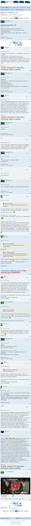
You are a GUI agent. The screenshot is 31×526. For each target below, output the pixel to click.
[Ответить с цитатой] (27, 22)
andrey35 (2, 405)
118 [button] (13, 18)
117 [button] (11, 18)
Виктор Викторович (9, 20)
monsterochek (6, 195)
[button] (4, 18)
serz (1, 168)
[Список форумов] (15, 1)
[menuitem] (3, 7)
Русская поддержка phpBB (15, 522)
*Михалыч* (7, 46)
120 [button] (19, 18)
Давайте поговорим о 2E (9, 12)
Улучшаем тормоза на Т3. (11, 271)
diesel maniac (5, 386)
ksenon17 (6, 235)
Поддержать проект (15, 41)
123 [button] (25, 18)
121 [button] (22, 18)
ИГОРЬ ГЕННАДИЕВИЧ (9, 301)
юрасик (5, 276)
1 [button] (7, 18)
